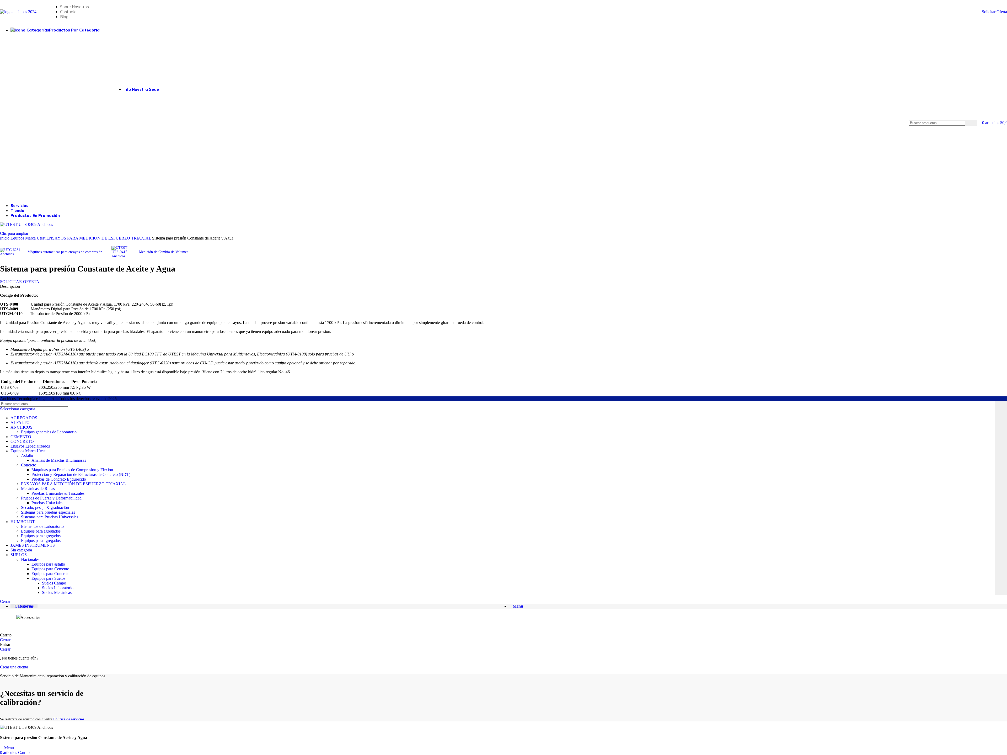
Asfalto (27, 455)
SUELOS (18, 554)
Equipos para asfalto (48, 564)
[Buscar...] (971, 123)
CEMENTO (20, 436)
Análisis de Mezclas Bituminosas (58, 460)
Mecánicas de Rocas (38, 488)
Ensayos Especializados (30, 446)
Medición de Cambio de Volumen (164, 252)
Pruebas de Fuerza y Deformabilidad (51, 498)
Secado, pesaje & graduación (45, 507)
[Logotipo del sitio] (18, 11)
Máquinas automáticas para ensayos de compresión (65, 252)
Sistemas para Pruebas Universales (49, 517)
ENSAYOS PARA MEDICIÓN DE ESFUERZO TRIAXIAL (73, 484)
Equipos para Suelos (48, 578)
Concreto (28, 465)
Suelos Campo (54, 583)
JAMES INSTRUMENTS (32, 545)
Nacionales (30, 559)
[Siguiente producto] (114, 243)
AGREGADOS (23, 418)
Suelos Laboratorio (57, 588)
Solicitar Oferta (994, 11)
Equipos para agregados (41, 531)
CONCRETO (22, 441)
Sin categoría (21, 550)
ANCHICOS (21, 427)
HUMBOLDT (22, 521)
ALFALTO (20, 422)
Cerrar (5, 601)
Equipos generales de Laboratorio (49, 432)
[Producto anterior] (2, 244)
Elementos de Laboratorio (42, 526)
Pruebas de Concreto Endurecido (58, 479)
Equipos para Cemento (50, 569)
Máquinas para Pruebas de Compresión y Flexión (72, 469)
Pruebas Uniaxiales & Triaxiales (57, 493)
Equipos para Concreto (50, 573)
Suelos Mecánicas (57, 592)
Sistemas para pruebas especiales (48, 512)
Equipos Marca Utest (27, 451)
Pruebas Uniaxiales (47, 503)
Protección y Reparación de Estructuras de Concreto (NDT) (80, 474)
